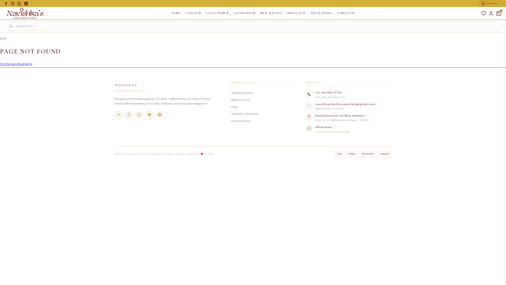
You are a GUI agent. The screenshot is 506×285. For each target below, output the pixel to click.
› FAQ (234, 106)
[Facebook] (119, 115)
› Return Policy (240, 99)
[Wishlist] (483, 13)
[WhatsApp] (139, 115)
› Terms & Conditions (244, 113)
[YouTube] (149, 115)
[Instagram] (129, 115)
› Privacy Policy (240, 121)
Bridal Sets (296, 13)
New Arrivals (271, 13)
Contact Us (346, 13)
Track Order (321, 13)
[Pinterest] (160, 115)
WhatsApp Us (492, 3)
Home (176, 13)
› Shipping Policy (241, 92)
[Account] (491, 13)
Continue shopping (16, 64)
